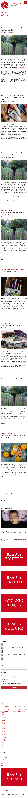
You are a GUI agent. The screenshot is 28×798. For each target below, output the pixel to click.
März (4, 719)
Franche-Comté (6, 365)
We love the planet (6, 81)
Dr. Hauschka (21, 196)
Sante (18, 78)
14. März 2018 (3, 32)
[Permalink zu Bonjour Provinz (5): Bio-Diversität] (14, 349)
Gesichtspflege (19, 25)
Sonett (7, 79)
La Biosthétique (6, 197)
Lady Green (6, 75)
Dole (1, 365)
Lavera (9, 75)
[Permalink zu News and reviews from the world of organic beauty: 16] (14, 405)
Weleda (11, 81)
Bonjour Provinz (19, 364)
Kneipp (2, 75)
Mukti (9, 255)
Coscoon (8, 72)
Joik (10, 476)
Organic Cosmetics (22, 77)
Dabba (11, 72)
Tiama (6, 80)
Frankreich (11, 365)
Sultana (12, 79)
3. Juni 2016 (3, 273)
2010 (3, 747)
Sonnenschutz (6, 313)
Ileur (25, 196)
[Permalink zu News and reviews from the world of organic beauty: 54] (14, 54)
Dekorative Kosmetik (5, 25)
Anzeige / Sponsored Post (7, 93)
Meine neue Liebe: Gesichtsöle (13, 658)
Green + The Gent (4, 74)
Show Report (3, 79)
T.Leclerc (2, 200)
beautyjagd (11, 32)
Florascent (16, 420)
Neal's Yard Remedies (13, 257)
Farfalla (22, 73)
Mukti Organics (15, 312)
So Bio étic (16, 258)
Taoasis (5, 200)
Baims (2, 71)
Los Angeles (20, 197)
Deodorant (15, 137)
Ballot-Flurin (6, 364)
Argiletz (2, 364)
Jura (14, 365)
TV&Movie (24, 258)
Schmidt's (24, 78)
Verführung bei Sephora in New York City (15, 650)
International (4, 150)
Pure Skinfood (6, 78)
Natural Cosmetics (7, 199)
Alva (11, 70)
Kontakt (2, 765)
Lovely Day (24, 197)
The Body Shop (10, 200)
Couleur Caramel (13, 196)
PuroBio (10, 78)
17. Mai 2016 (3, 327)
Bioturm (21, 71)
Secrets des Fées (19, 366)
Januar (4, 722)
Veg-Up (17, 80)
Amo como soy (15, 70)
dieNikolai (23, 72)
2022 (3, 728)
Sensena (12, 258)
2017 (4, 736)
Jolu (22, 74)
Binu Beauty (14, 71)
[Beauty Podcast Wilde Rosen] (14, 785)
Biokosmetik (6, 137)
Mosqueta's (4, 366)
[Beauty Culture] (14, 635)
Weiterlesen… (22, 67)
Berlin (5, 310)
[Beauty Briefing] (14, 565)
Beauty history (6, 196)
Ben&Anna (5, 71)
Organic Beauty (4, 15)
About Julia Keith (4, 757)
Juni (3, 714)
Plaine (2, 78)
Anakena (20, 70)
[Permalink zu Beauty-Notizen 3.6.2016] (14, 295)
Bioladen (14, 364)
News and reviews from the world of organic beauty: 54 (12, 29)
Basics (2, 137)
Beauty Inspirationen (5, 14)
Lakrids (15, 197)
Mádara (16, 75)
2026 (3, 703)
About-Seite (22, 539)
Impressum (3, 753)
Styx (9, 79)
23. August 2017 (4, 157)
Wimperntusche (12, 313)
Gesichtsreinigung (20, 137)
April (4, 717)
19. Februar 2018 (4, 101)
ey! (19, 73)
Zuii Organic (20, 200)
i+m (15, 74)
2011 (4, 745)
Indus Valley (19, 74)
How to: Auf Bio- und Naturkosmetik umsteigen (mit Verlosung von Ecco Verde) (13, 97)
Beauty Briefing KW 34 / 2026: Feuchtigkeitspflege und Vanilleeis (14, 709)
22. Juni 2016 (3, 216)
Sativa (21, 78)
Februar (4, 720)
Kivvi (24, 74)
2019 (4, 733)
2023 (3, 726)
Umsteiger (9, 139)
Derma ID (19, 72)
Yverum (22, 81)
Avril (5, 420)
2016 (4, 737)
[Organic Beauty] (14, 612)
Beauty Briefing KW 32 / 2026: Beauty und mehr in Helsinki (13, 711)
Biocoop (10, 364)
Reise (10, 323)
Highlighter (17, 310)
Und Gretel (16, 200)
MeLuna (2, 422)
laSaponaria (24, 254)
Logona (12, 75)
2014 (4, 740)
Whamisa (15, 81)
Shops (25, 150)
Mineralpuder (9, 312)
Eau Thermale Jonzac (9, 73)
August (4, 705)
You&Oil (19, 81)
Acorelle (2, 70)
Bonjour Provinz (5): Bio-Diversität (12, 325)
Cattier (2, 72)
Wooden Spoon (3, 259)
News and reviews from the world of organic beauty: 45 (12, 154)
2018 (4, 734)
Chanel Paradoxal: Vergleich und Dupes (15, 647)
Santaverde (14, 78)
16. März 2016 (3, 383)
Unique (10, 80)
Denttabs (15, 72)
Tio (8, 80)
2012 (4, 743)
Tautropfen (19, 79)
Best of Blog (3, 759)
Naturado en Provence (11, 366)
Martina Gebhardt (21, 75)
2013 (4, 742)
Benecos (9, 71)
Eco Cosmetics (16, 73)
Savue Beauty (3, 258)
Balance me (8, 420)
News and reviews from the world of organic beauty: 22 (12, 213)
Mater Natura (3, 77)
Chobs (5, 72)
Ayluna (23, 70)
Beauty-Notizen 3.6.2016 (9, 272)
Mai (3, 715)
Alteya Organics (7, 70)
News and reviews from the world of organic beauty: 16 (12, 380)
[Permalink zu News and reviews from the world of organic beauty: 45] (14, 179)
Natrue (19, 312)
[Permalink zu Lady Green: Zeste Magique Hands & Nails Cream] (14, 461)
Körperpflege (11, 150)
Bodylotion (11, 137)
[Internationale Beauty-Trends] (14, 588)
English (13, 25)
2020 (4, 731)
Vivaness (21, 80)
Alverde (2, 196)
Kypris (2, 197)
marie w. (2, 199)
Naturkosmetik (17, 93)
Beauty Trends (4, 12)
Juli (3, 712)
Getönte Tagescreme (11, 310)
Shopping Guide (21, 199)
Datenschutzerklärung (15, 683)
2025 (3, 723)
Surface (15, 79)
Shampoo (2, 139)
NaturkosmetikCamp (4, 257)
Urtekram (14, 80)
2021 (3, 729)
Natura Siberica (9, 77)
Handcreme (7, 476)
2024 (3, 725)
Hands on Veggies (11, 74)
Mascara (4, 312)
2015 (4, 739)
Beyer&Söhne (7, 254)
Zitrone (23, 476)
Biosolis (18, 71)
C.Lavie (24, 71)
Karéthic (17, 365)
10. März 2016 (3, 439)
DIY (17, 196)
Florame (25, 73)
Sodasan (20, 258)
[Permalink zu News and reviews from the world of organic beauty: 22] (14, 239)
